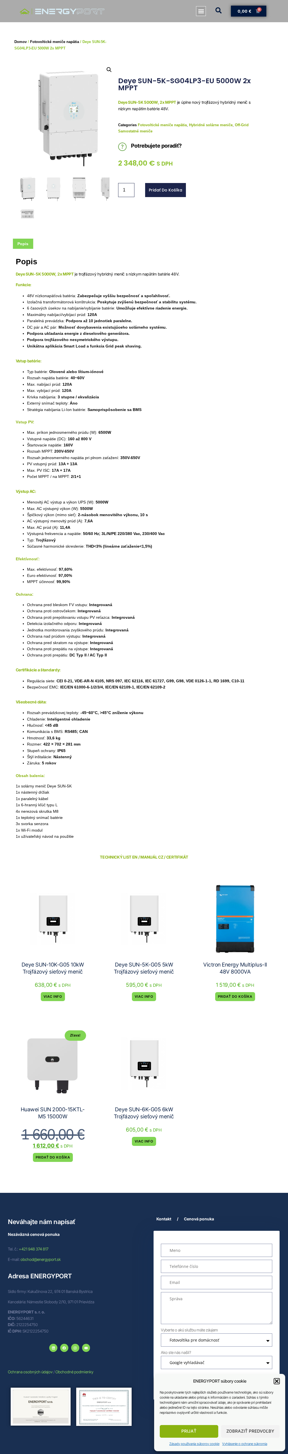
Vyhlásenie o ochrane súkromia (244, 1444)
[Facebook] (64, 1348)
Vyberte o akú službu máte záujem (189, 1329)
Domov (20, 42)
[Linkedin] (53, 1348)
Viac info (53, 996)
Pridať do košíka (165, 190)
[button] (277, 1381)
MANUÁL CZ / (152, 857)
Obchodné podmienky (74, 1371)
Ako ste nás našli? (176, 1352)
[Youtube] (86, 1348)
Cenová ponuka (199, 1218)
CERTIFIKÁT (177, 857)
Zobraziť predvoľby (250, 1431)
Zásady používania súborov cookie (194, 1444)
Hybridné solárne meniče (211, 125)
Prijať (189, 1431)
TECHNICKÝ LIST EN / (120, 857)
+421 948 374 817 (33, 1249)
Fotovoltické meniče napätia (162, 125)
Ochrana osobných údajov (30, 1371)
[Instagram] (75, 1348)
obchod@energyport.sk (41, 1259)
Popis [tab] (22, 243)
